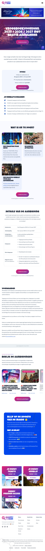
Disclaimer (11, 547)
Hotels (28, 523)
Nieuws (19, 533)
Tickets (19, 523)
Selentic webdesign (28, 545)
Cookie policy (17, 547)
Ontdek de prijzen (22, 42)
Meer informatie (12, 393)
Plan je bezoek (21, 520)
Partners (38, 520)
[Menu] (42, 3)
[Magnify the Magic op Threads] (7, 526)
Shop (37, 523)
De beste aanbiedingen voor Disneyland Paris (14, 25)
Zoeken (28, 528)
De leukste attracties (29, 147)
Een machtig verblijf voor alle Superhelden (11, 179)
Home (5, 25)
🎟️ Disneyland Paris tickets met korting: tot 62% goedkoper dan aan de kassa (11, 388)
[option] (11, 381)
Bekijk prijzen (4, 393)
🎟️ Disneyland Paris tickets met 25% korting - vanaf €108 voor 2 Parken (29, 388)
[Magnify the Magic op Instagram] (5, 526)
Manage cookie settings (31, 547)
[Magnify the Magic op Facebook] (2, 526)
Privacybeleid (23, 547)
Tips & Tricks (20, 526)
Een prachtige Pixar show (11, 147)
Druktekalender (30, 526)
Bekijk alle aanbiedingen (22, 399)
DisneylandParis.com (10, 336)
